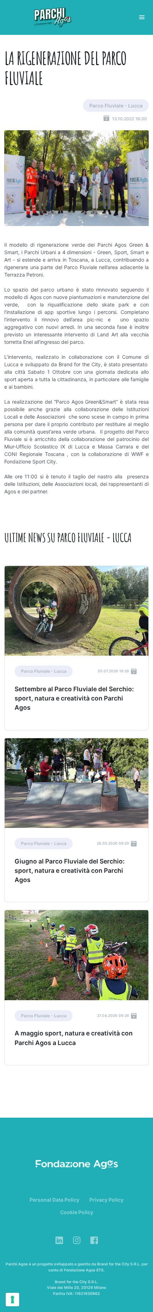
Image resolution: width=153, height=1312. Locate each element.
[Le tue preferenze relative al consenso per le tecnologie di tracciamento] (12, 1299)
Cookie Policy (76, 1212)
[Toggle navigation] (142, 17)
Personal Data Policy (54, 1200)
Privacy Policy (106, 1200)
